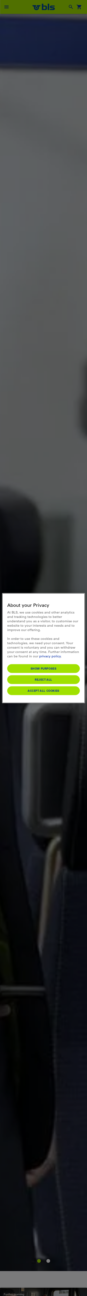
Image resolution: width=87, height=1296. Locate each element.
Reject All (43, 679)
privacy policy (50, 656)
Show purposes (44, 668)
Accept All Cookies (43, 690)
